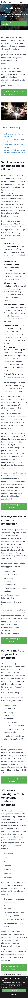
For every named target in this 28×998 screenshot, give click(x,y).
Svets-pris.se (6, 2)
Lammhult (8, 865)
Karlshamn (8, 877)
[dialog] (14, 987)
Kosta (6, 861)
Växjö (6, 857)
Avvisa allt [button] (14, 994)
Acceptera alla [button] (14, 990)
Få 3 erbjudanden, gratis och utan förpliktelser (12, 24)
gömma (6, 131)
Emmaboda (8, 853)
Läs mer (11, 987)
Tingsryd (7, 873)
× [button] (26, 977)
